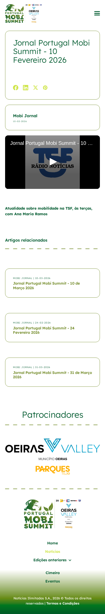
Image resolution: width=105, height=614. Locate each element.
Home (52, 543)
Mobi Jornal (25, 115)
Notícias (52, 551)
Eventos (52, 581)
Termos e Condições (62, 603)
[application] (52, 162)
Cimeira (53, 572)
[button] (97, 13)
